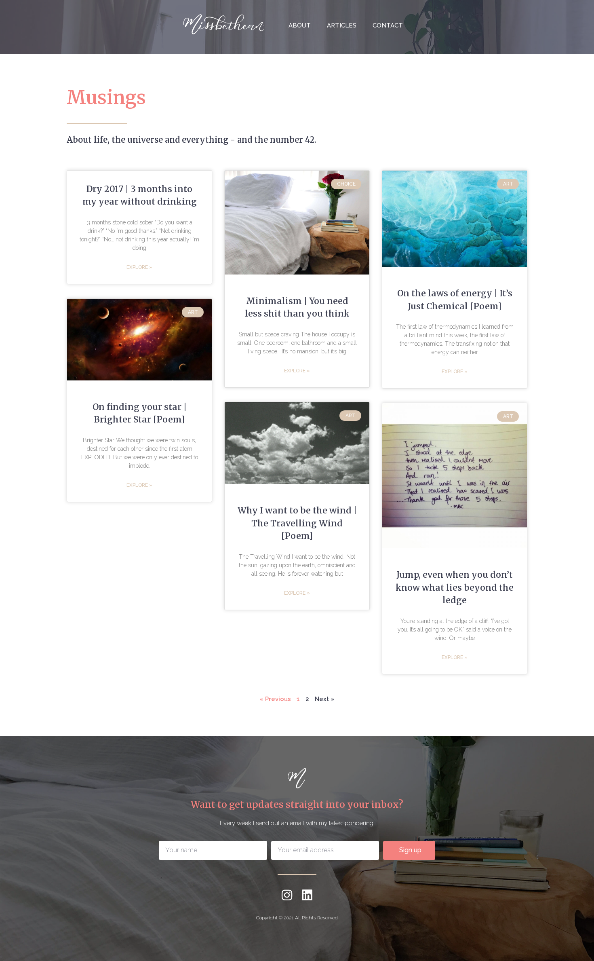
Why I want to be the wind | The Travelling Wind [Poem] (297, 523)
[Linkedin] (307, 895)
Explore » (139, 267)
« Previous (275, 699)
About (300, 25)
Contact (388, 25)
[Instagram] (287, 895)
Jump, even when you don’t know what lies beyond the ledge (455, 587)
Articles (341, 25)
